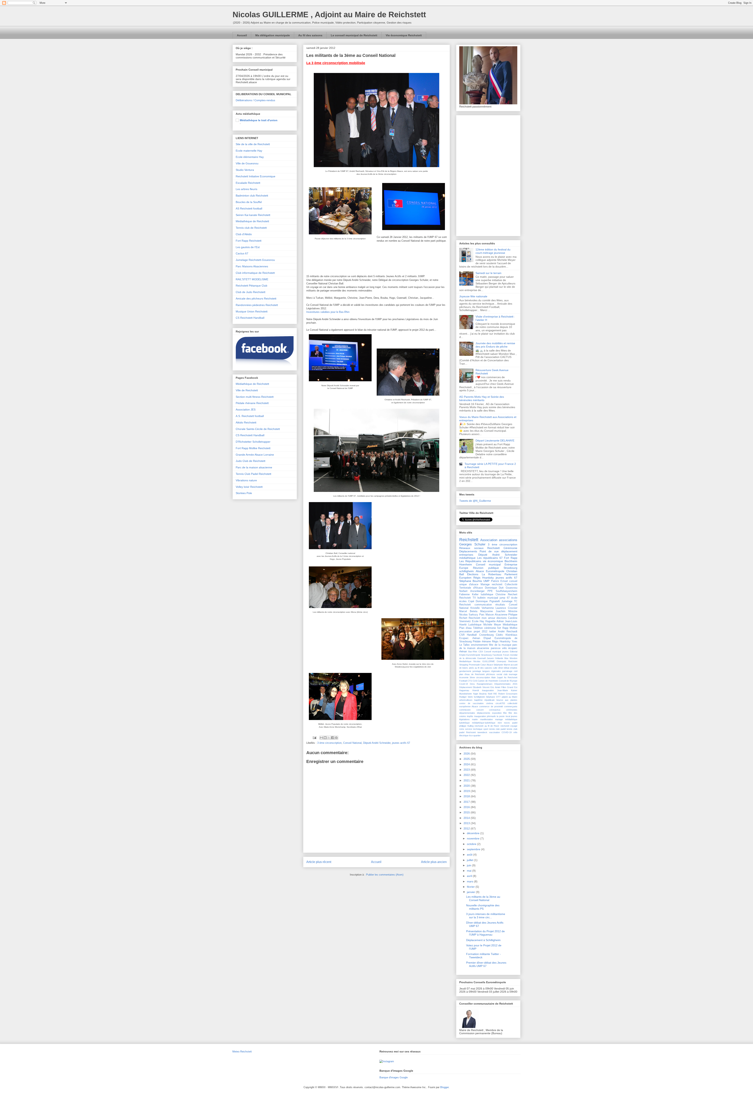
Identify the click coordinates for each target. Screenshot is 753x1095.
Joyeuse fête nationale (473, 296)
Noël (490, 694)
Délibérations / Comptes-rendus (255, 100)
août (470, 854)
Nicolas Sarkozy (468, 614)
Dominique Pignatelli (488, 601)
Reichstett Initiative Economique (255, 176)
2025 (467, 758)
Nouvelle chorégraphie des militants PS (482, 907)
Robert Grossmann (507, 694)
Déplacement (465, 687)
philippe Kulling (466, 726)
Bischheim (511, 561)
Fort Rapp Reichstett (248, 240)
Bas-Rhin (472, 651)
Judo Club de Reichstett (250, 460)
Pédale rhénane (482, 641)
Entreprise (511, 564)
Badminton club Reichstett (252, 195)
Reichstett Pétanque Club (251, 285)
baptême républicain (484, 700)
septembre (474, 849)
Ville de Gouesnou (247, 163)
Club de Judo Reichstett (250, 292)
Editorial (513, 651)
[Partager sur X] (329, 738)
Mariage (485, 584)
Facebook (497, 655)
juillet (470, 860)
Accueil (242, 35)
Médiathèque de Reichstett (252, 221)
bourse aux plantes (507, 700)
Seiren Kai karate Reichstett (253, 215)
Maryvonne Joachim (492, 611)
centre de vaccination (471, 703)
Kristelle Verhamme (482, 608)
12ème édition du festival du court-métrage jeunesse (493, 251)
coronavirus (494, 710)
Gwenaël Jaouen (485, 658)
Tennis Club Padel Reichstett (253, 473)
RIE (495, 694)
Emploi (462, 655)
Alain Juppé (497, 677)
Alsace (480, 571)
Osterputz (501, 661)
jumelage (477, 671)
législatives (464, 719)
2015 (467, 812)
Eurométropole (495, 571)
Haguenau (464, 690)
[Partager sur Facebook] (333, 738)
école (514, 597)
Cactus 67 (242, 253)
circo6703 (500, 703)
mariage (499, 719)
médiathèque (467, 557)
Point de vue (489, 551)
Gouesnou (511, 587)
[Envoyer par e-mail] (321, 738)
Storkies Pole (244, 493)
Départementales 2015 (505, 684)
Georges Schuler (472, 544)
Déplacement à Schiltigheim (483, 940)
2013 (467, 823)
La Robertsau (491, 574)
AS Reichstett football (249, 208)
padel (514, 723)
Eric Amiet (495, 687)
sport (485, 729)
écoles (463, 601)
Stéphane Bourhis (470, 581)
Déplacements (468, 551)
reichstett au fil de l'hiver (487, 726)
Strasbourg (510, 567)
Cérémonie (510, 548)
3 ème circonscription (329, 742)
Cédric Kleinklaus (506, 635)
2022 (467, 774)
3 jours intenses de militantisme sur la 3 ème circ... (485, 915)
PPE (490, 591)
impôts (470, 716)
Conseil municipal (488, 564)
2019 (467, 791)
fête (505, 713)
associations (508, 540)
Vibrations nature (246, 480)
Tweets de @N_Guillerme (475, 500)
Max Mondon (510, 658)
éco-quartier (475, 735)
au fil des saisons (483, 668)
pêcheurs (490, 674)
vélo (504, 648)
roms (461, 729)
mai (469, 870)
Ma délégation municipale (272, 35)
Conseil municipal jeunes (496, 651)
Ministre (512, 611)
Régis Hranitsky (501, 641)
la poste (501, 716)
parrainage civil (509, 671)
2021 (467, 780)
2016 (467, 807)
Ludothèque (474, 624)
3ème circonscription (480, 677)
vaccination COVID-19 (500, 732)
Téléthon (478, 628)
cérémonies (511, 710)
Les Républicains (470, 561)
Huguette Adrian (494, 621)
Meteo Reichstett (242, 1051)
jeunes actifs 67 (401, 742)
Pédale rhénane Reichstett (252, 403)
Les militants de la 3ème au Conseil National (483, 898)
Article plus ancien (434, 862)
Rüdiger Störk (466, 697)
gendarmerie (465, 671)
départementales (467, 713)
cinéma (489, 703)
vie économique (493, 561)
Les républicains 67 (490, 557)
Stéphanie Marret (502, 665)
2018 (467, 796)
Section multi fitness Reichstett (255, 396)
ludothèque (487, 594)
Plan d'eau (465, 628)
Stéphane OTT (493, 697)
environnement (479, 645)
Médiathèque (510, 624)
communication (483, 604)
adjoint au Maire (509, 697)
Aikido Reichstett (246, 422)
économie (463, 677)
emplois (513, 668)
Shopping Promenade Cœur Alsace (476, 665)
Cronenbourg (486, 635)
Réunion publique (486, 567)
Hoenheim (465, 564)
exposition (497, 713)
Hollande (499, 658)
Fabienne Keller (468, 594)
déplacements (483, 713)
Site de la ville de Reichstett (253, 144)
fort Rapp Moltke (507, 628)
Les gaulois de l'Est (248, 247)
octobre (472, 844)
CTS (469, 681)
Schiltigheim (479, 697)
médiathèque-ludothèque (483, 723)
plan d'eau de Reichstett (472, 674)
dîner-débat (503, 668)
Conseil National (352, 742)
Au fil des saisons (310, 35)
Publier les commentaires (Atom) (384, 874)
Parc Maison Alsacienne (493, 614)
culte (495, 668)
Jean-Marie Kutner (507, 690)
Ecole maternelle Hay (249, 150)
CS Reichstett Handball (250, 317)
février (471, 886)
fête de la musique (500, 645)
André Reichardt (507, 631)
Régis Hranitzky (483, 577)
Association (488, 540)
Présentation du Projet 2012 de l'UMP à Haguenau (485, 933)
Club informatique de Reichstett (255, 272)
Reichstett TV (467, 597)
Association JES (246, 409)
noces (507, 723)
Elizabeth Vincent (481, 687)
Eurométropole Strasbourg (479, 655)
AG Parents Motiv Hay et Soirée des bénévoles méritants (481, 398)
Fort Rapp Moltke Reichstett (253, 448)
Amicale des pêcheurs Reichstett (256, 298)
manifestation (486, 719)
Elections (472, 574)
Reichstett (468, 539)
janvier (471, 892)
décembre (473, 833)
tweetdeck (482, 732)
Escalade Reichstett (248, 182)
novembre (473, 838)
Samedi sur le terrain (488, 273)
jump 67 (505, 597)
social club (502, 674)
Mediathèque (465, 661)
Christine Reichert (506, 594)
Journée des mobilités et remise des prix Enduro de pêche (495, 345)
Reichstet (512, 661)
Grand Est (512, 687)
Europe (463, 567)
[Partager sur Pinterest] (336, 738)
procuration (465, 631)
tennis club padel (497, 729)
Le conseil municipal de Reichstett (354, 35)
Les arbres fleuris (246, 189)
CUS (475, 681)
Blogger (444, 1087)
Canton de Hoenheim (488, 681)
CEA (480, 651)
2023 (467, 769)
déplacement (509, 551)
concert (480, 710)
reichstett (497, 584)
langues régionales (491, 671)
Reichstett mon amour (482, 618)
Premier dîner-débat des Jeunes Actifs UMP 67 (486, 964)
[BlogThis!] (325, 738)
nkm (500, 723)
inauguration (480, 716)
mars (470, 881)
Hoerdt (475, 690)
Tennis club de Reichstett (251, 227)
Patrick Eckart (499, 581)
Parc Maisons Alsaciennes (252, 266)
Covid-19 (463, 684)
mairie (475, 719)
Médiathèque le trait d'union (258, 120)
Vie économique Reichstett (404, 35)
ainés (471, 668)
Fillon (503, 687)
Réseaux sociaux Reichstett (479, 548)
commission (465, 710)
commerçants (510, 706)
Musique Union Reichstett (251, 311)
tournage (513, 674)
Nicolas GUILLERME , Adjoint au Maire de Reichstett (329, 14)
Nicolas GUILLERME (484, 661)
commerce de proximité (491, 706)
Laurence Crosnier (506, 608)
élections (502, 618)
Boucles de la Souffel (249, 202)
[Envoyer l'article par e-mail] (314, 737)
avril (470, 875)
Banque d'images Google (393, 1077)
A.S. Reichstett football (250, 416)
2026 (467, 753)
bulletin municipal (487, 597)
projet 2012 (480, 631)
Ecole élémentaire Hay (250, 156)
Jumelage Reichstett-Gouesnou (255, 259)
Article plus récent (318, 862)
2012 (467, 828)
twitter (492, 631)
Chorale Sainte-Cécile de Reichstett (258, 429)
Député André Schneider (376, 742)
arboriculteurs (465, 700)
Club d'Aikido (244, 234)
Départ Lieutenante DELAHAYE (495, 440)
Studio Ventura (245, 169)
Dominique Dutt (494, 587)
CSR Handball (468, 635)
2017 (467, 801)
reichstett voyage (508, 726)
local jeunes (511, 716)
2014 (467, 817)
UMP (486, 581)
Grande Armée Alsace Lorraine (255, 454)
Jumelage (506, 601)
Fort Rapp (510, 557)
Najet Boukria (480, 694)
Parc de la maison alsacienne (254, 467)
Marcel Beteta (468, 611)
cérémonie (490, 628)
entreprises (466, 554)
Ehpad (487, 638)
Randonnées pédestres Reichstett (257, 305)
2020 (467, 785)
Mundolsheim (465, 694)
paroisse (495, 648)
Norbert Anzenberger (472, 591)
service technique (473, 729)
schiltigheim (466, 571)
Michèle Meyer (492, 624)
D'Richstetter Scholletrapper (253, 441)
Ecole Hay (478, 621)
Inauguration (488, 690)
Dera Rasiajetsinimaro (481, 684)
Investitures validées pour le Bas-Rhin (327, 311)
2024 (467, 764)
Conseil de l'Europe (508, 681)
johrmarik (491, 716)
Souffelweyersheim (506, 591)
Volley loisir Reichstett (249, 486)
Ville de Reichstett (247, 390)
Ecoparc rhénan (469, 638)
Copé (471, 601)
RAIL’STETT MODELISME (252, 279)
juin (469, 865)
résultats (500, 604)
